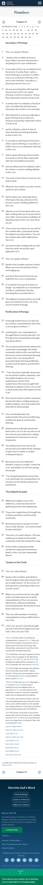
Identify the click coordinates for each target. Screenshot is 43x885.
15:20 (9, 668)
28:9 (18, 659)
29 (3, 37)
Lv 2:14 (20, 678)
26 (29, 34)
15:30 (10, 741)
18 (36, 30)
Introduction (9, 27)
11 (10, 30)
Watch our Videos (21, 805)
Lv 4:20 (14, 733)
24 (22, 34)
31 (11, 37)
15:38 (9, 713)
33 (18, 37)
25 (26, 34)
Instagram (30, 860)
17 (32, 30)
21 (11, 34)
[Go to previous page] (3, 22)
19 (3, 34)
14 (21, 30)
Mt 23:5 (18, 723)
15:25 (9, 733)
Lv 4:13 (17, 730)
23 (18, 34)
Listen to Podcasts (21, 799)
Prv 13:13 (15, 744)
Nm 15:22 (15, 685)
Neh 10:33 (20, 676)
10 (6, 30)
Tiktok (36, 860)
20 (7, 34)
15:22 (9, 682)
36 (29, 37)
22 (15, 34)
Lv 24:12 (15, 748)
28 (37, 34)
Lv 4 (16, 690)
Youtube (19, 860)
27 (33, 34)
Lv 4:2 (27, 682)
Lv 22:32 (15, 755)
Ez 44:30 (9, 676)
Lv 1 (27, 640)
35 (26, 37)
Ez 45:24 (35, 664)
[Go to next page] (39, 22)
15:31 (9, 744)
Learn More (12, 830)
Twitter (7, 860)
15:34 (9, 699)
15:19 (9, 726)
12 (13, 30)
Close (20, 871)
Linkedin (24, 860)
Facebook (13, 860)
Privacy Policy (7, 765)
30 (7, 37)
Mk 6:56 (23, 718)
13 (17, 30)
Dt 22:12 (15, 751)
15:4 (9, 654)
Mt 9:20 (13, 718)
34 (22, 37)
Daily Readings (21, 794)
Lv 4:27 (17, 737)
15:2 (9, 638)
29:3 (31, 659)
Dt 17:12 (15, 741)
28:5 (7, 664)
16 (28, 30)
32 (15, 37)
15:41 (9, 755)
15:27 (10, 737)
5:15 (36, 662)
